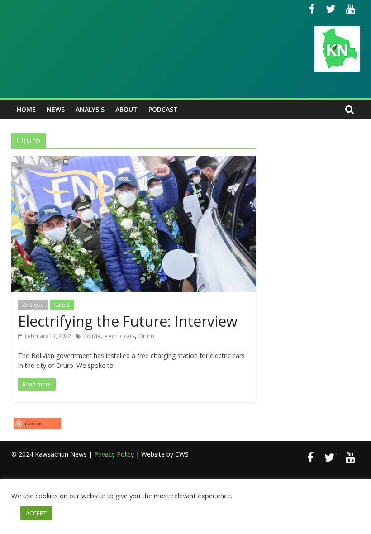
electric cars (119, 336)
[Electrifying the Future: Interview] (133, 161)
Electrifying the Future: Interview (128, 321)
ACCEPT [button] (36, 513)
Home (26, 109)
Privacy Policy (114, 454)
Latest (62, 305)
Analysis (90, 109)
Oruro (146, 336)
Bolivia (91, 336)
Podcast (163, 109)
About (126, 109)
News (56, 109)
